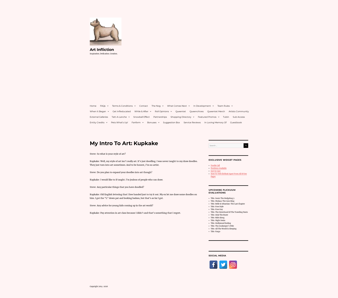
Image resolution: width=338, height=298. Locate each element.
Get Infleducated (122, 111)
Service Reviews (192, 122)
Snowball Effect (141, 117)
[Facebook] (213, 264)
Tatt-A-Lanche (119, 117)
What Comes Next (177, 106)
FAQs (102, 106)
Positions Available (219, 168)
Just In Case (215, 171)
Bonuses (151, 122)
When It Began (98, 111)
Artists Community (239, 111)
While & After (141, 111)
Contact (143, 106)
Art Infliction (102, 49)
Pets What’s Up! (119, 122)
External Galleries (99, 117)
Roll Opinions (162, 111)
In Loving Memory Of (215, 122)
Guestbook (236, 122)
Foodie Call (215, 165)
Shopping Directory (181, 117)
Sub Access (239, 117)
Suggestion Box (171, 122)
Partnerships (160, 117)
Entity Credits (97, 122)
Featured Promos (207, 117)
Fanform (136, 122)
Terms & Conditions (122, 106)
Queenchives (197, 111)
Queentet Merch (216, 111)
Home (93, 106)
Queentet (180, 111)
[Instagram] (233, 264)
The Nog (156, 106)
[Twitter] (223, 264)
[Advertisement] (169, 82)
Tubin (226, 117)
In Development (202, 106)
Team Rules (223, 106)
